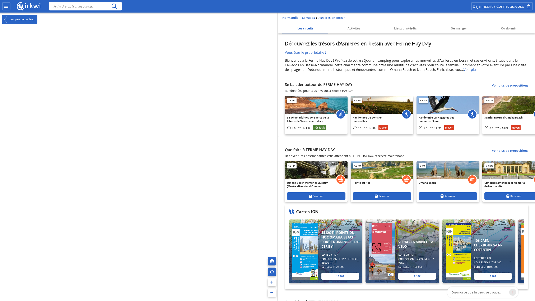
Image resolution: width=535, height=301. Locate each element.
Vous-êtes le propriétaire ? (305, 52)
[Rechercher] (114, 6)
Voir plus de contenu (21, 19)
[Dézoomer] (272, 292)
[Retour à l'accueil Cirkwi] (29, 6)
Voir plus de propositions (510, 85)
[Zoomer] (272, 282)
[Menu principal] (6, 6)
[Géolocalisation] (272, 272)
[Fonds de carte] (272, 261)
